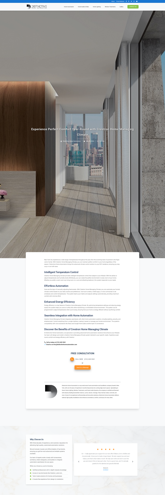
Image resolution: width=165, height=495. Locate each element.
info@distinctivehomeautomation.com (65, 344)
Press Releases (120, 1)
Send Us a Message (83, 367)
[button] (97, 6)
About (113, 1)
